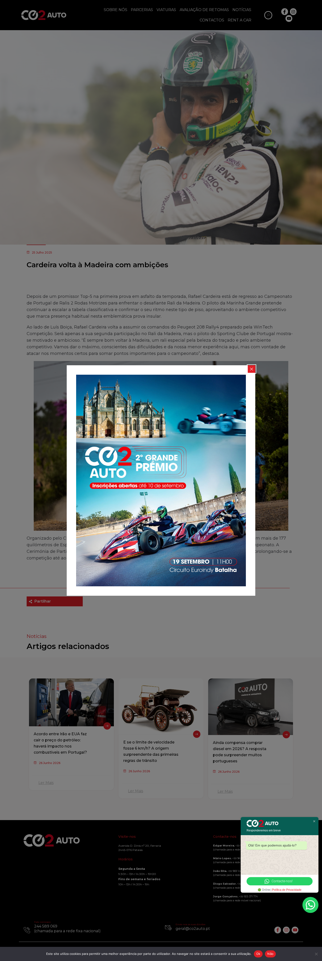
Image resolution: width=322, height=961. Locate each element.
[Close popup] (251, 369)
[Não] (316, 954)
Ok (258, 954)
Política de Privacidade (286, 889)
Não (270, 954)
